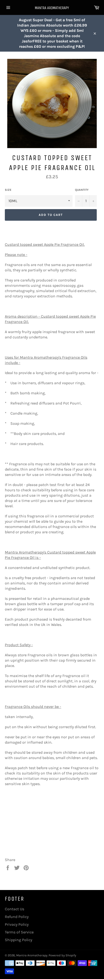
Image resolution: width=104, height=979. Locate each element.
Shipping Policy (18, 940)
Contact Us (14, 909)
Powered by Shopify (62, 955)
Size (8, 190)
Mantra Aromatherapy (31, 955)
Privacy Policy (17, 924)
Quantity (82, 190)
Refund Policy (17, 916)
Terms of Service (19, 932)
